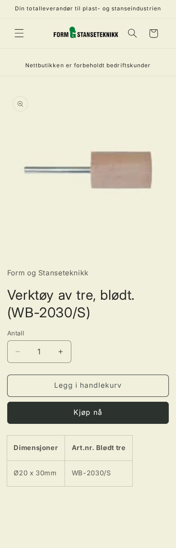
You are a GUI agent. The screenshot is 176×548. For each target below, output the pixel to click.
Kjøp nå (88, 412)
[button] (19, 33)
